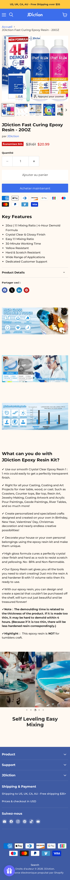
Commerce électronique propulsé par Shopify (35, 872)
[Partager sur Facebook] (4, 290)
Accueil (7, 26)
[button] (7, 109)
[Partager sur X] (12, 290)
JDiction (13, 136)
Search (35, 864)
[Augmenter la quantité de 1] (34, 161)
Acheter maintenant (35, 188)
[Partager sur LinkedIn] (19, 290)
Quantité (7, 152)
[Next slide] (66, 110)
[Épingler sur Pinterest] (26, 290)
